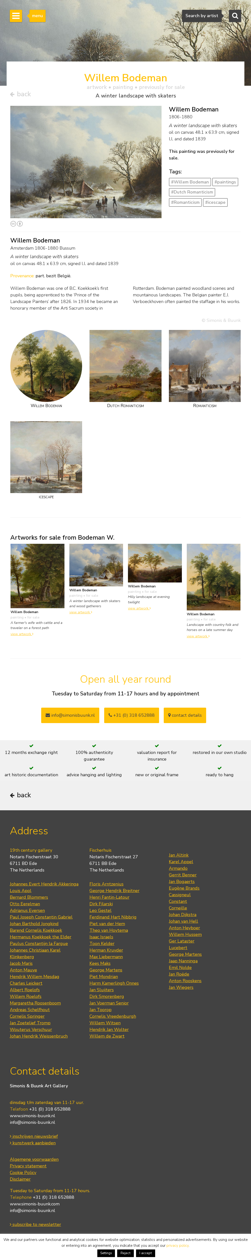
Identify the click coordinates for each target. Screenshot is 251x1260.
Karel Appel (181, 862)
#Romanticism (185, 202)
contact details (186, 715)
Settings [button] (106, 1253)
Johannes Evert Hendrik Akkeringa (44, 884)
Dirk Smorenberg (106, 996)
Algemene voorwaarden (34, 1159)
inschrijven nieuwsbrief (34, 1136)
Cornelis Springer (27, 1016)
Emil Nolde (180, 967)
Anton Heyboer (184, 928)
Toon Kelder (101, 943)
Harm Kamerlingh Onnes (114, 983)
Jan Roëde (179, 974)
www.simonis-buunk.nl (32, 1116)
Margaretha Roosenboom (35, 1003)
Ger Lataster (181, 941)
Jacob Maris (21, 963)
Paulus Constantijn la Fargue (39, 943)
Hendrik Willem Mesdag (34, 977)
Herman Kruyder (106, 950)
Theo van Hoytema (108, 930)
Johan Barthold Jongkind (34, 924)
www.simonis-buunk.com (35, 1204)
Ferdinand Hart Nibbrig (113, 917)
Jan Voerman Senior (109, 1003)
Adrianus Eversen (27, 910)
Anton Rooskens (185, 981)
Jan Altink (178, 855)
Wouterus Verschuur (31, 1029)
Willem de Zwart (107, 1036)
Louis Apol (20, 891)
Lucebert (178, 948)
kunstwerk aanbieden (33, 1143)
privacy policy (177, 1245)
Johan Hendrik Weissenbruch (39, 1036)
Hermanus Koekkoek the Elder (40, 937)
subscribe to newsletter (36, 1224)
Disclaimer (20, 1179)
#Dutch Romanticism (192, 192)
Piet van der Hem (107, 924)
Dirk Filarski (101, 904)
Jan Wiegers (181, 987)
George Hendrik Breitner (114, 891)
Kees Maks (100, 963)
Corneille (178, 908)
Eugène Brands (184, 888)
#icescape (215, 202)
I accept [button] (145, 1253)
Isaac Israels (101, 937)
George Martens (105, 970)
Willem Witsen (105, 1023)
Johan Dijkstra (182, 915)
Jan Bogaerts (182, 881)
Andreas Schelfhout (30, 1010)
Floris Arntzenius (106, 884)
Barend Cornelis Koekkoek (36, 930)
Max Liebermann (106, 957)
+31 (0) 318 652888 (133, 715)
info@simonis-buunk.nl (32, 1122)
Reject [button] (125, 1253)
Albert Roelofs (25, 990)
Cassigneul (180, 895)
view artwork (21, 633)
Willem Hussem (185, 934)
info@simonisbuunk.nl (72, 715)
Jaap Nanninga (183, 961)
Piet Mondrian (103, 977)
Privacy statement (28, 1166)
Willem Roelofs (25, 996)
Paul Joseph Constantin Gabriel (41, 917)
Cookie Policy (23, 1172)
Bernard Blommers (29, 897)
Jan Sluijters (101, 990)
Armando (178, 868)
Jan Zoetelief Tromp (30, 1023)
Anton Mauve (23, 970)
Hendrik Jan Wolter (109, 1029)
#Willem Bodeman (190, 182)
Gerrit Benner (183, 875)
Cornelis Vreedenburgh (112, 1016)
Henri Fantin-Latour (109, 897)
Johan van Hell (183, 921)
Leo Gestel (100, 910)
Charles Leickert (26, 983)
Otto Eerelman (25, 904)
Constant (178, 901)
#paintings (225, 182)
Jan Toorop (100, 1010)
